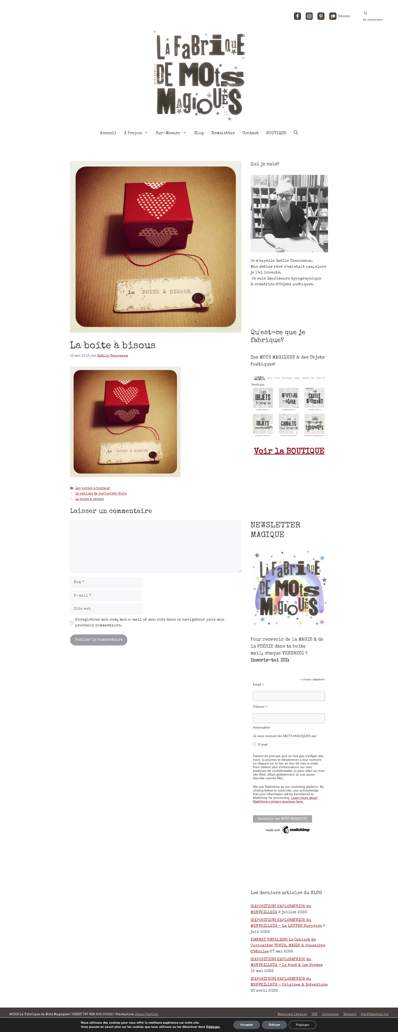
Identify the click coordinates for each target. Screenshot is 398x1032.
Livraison (330, 1014)
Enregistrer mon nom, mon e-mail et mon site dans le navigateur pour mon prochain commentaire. (149, 623)
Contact (250, 133)
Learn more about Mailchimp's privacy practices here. (285, 799)
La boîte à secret (89, 499)
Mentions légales (292, 1014)
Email (258, 684)
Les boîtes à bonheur (92, 488)
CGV (315, 1014)
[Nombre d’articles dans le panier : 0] (365, 13)
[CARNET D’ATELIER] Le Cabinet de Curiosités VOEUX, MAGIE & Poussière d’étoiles (288, 946)
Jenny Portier (146, 1014)
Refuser (274, 1025)
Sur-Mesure (168, 133)
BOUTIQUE (276, 133)
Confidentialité (375, 1014)
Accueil (108, 133)
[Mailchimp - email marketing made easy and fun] (288, 833)
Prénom (260, 707)
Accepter (246, 1025)
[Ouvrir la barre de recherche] (296, 133)
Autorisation (261, 727)
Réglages (213, 1027)
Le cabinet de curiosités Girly (101, 494)
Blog (199, 133)
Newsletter (223, 133)
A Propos (133, 133)
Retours (349, 1014)
